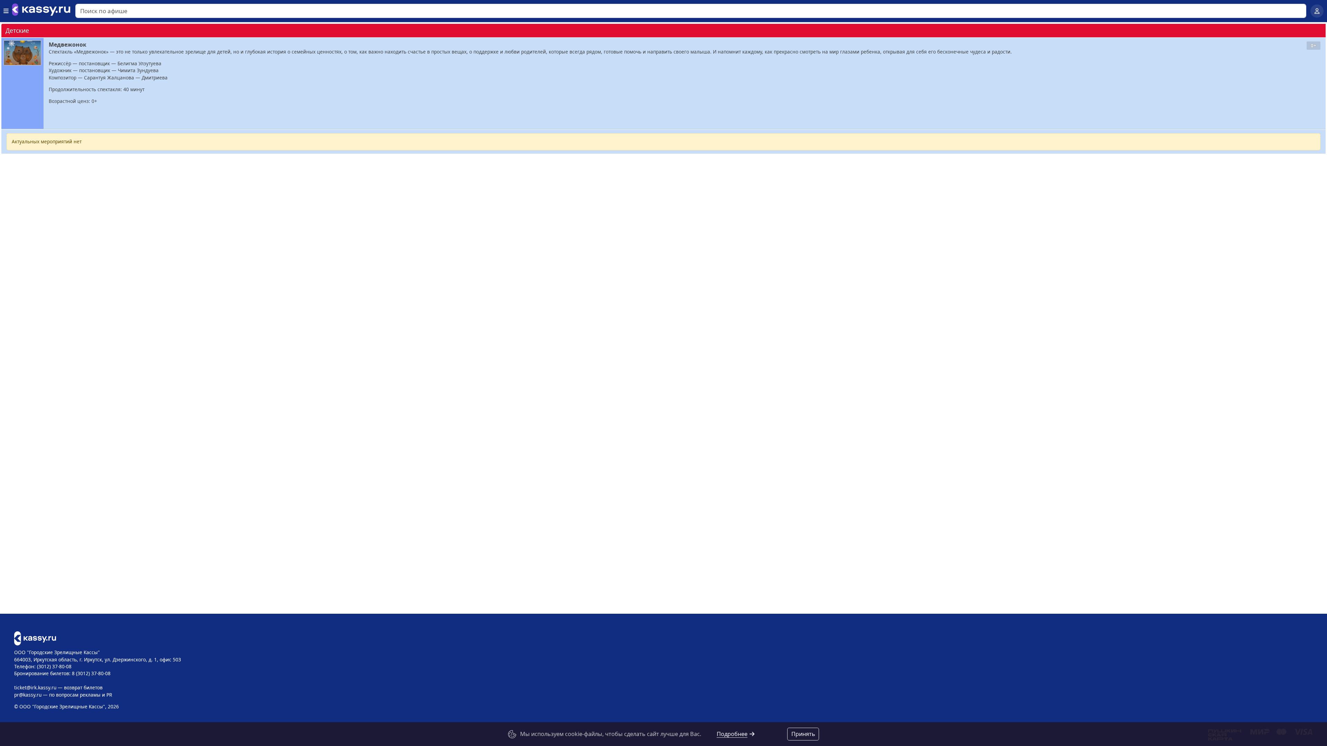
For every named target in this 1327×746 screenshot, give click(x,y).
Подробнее (732, 734)
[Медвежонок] (22, 53)
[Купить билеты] (35, 637)
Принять (803, 734)
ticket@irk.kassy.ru (35, 687)
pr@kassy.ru (27, 694)
